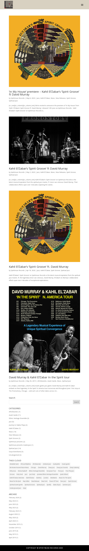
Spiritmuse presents (16, 442)
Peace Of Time (53, 481)
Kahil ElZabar (30, 478)
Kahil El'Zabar (45, 98)
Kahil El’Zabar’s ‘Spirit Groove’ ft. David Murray (38, 267)
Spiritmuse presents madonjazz (20, 445)
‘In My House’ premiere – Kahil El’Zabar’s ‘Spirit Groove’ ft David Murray (44, 93)
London (46, 478)
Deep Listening (74, 467)
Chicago (33, 467)
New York (44, 481)
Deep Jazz (52, 467)
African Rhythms (26, 464)
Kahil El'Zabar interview (17, 478)
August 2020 (13, 514)
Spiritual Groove (30, 485)
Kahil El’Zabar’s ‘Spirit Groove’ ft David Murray (38, 168)
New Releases (61, 98)
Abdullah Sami (14, 464)
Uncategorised (14, 455)
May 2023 (12, 508)
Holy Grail (20, 474)
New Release (35, 481)
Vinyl (24, 488)
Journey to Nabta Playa (17, 425)
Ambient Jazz (47, 464)
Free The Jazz (70, 471)
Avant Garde (52, 381)
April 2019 (12, 538)
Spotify (49, 485)
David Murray (42, 467)
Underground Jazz (15, 488)
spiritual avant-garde (16, 485)
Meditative (53, 478)
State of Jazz (57, 485)
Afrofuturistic (42, 381)
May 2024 (12, 501)
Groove (12, 474)
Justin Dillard (64, 474)
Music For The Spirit (65, 478)
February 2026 (14, 498)
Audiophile (56, 464)
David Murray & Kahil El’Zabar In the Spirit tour (39, 377)
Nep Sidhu (26, 481)
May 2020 (12, 518)
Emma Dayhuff (22, 471)
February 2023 (14, 511)
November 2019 (14, 524)
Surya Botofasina (15, 452)
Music (53, 98)
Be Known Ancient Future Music (19, 467)
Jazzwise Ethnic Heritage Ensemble (47, 474)
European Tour (51, 471)
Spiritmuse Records (18, 98)
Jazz (38, 98)
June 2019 (12, 531)
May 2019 (12, 534)
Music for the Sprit (15, 481)
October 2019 (14, 528)
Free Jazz (61, 471)
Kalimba (38, 478)
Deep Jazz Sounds (62, 467)
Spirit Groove (71, 98)
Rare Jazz (63, 481)
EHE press (13, 471)
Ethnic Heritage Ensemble (18, 418)
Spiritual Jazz (13, 101)
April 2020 (12, 521)
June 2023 (12, 504)
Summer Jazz (67, 485)
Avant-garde (66, 464)
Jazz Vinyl (32, 474)
